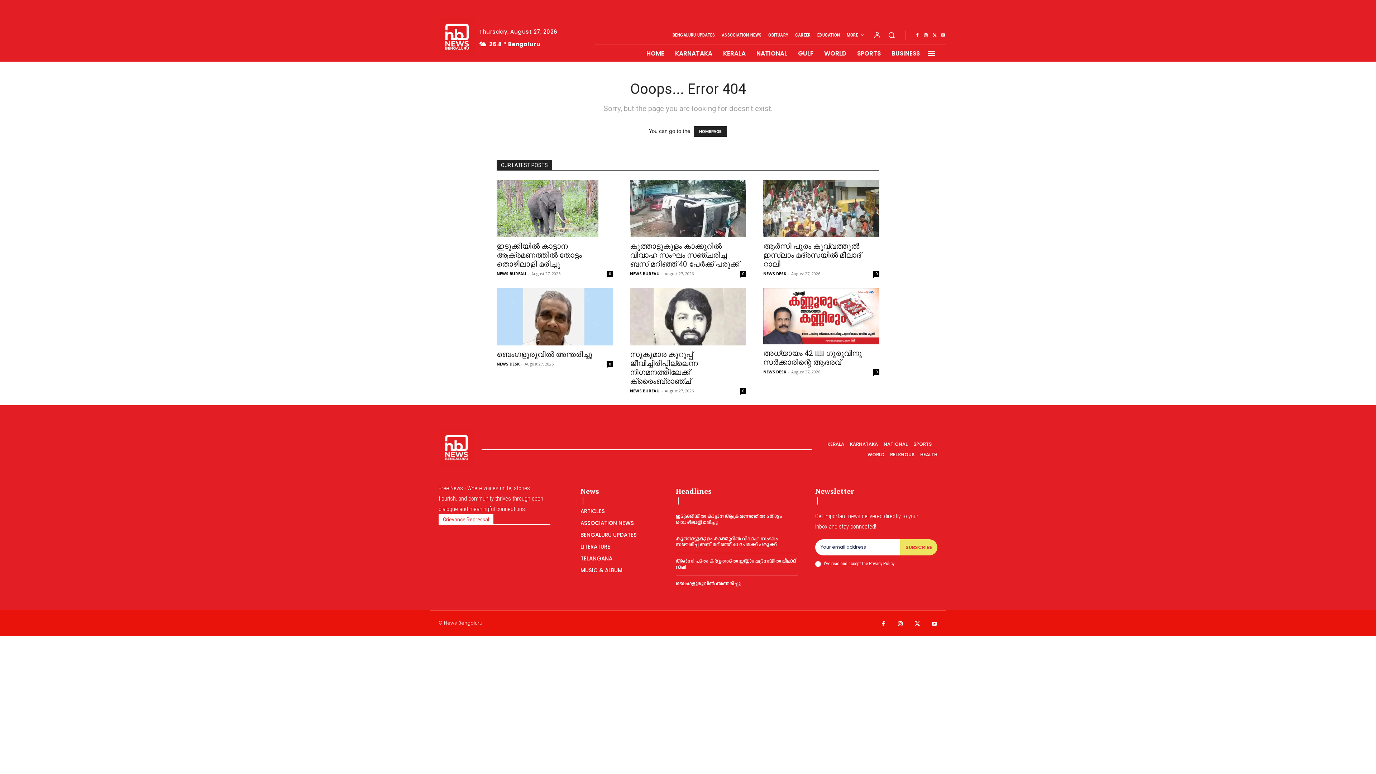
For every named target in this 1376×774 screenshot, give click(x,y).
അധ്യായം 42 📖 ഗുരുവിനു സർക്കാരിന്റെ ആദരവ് (812, 358)
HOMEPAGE (710, 131)
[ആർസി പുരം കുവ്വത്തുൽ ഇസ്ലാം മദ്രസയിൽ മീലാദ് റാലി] (821, 208)
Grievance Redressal (466, 519)
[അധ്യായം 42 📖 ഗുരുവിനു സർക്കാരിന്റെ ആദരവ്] (821, 316)
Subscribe (919, 547)
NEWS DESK (774, 273)
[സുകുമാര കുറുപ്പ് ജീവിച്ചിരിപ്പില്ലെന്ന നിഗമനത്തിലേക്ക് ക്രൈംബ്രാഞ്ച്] (688, 316)
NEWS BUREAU (511, 273)
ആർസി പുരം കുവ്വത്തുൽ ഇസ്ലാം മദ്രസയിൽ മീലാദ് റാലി (812, 255)
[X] (934, 35)
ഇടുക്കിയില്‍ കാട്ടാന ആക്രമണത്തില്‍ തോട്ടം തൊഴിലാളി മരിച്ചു (539, 255)
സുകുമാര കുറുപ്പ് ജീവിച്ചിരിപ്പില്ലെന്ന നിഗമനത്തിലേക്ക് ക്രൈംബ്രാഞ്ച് (664, 368)
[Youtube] (943, 35)
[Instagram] (926, 35)
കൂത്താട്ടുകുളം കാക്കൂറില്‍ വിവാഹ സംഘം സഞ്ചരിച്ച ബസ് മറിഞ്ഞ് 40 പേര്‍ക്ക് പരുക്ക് (684, 255)
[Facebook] (917, 35)
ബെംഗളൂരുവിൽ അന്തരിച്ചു (544, 354)
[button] (891, 35)
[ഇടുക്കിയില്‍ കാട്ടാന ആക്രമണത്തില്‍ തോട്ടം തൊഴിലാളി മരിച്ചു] (555, 208)
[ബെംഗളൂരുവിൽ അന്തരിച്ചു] (555, 316)
